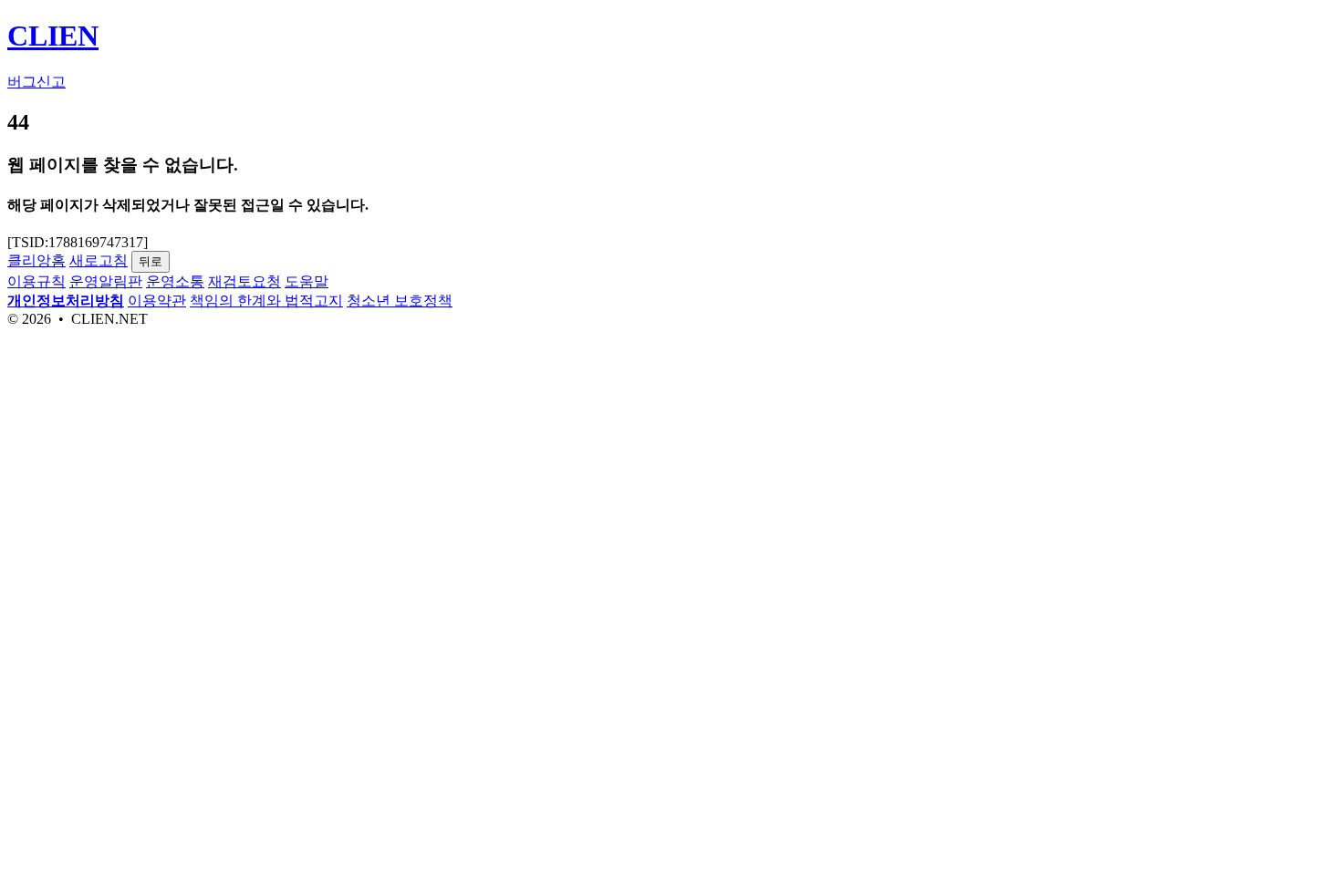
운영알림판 (105, 281)
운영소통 (175, 281)
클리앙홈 (36, 260)
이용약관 (157, 300)
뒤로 (150, 261)
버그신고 (36, 81)
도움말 (306, 281)
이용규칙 (36, 281)
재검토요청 (244, 281)
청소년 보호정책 (399, 300)
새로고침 (98, 260)
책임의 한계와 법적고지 (266, 300)
